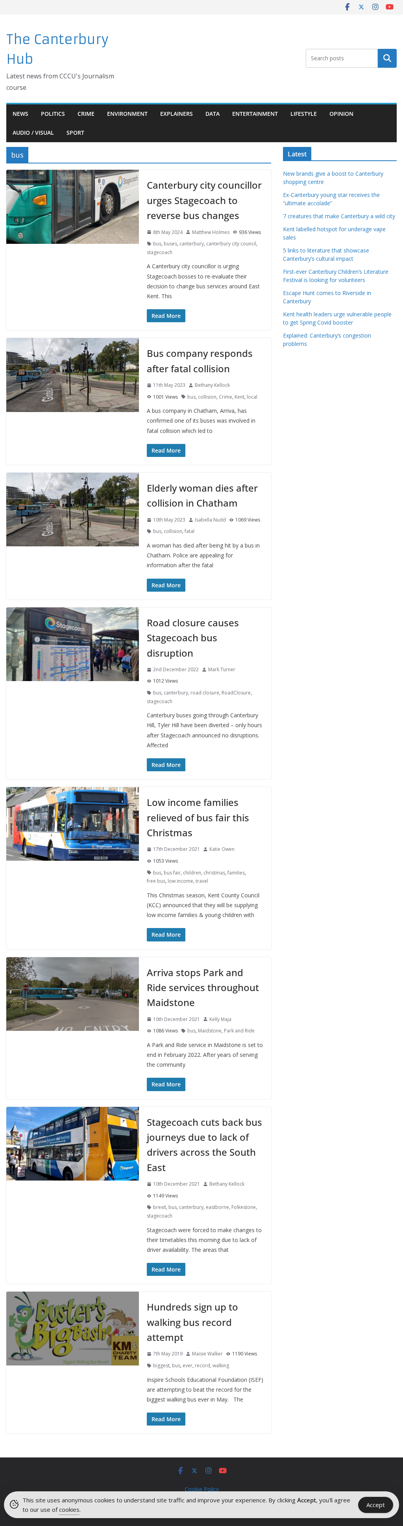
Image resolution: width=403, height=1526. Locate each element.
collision (207, 397)
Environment (127, 113)
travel (202, 881)
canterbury (191, 243)
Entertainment (255, 113)
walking (221, 1365)
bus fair (172, 872)
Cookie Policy (202, 1489)
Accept (375, 1505)
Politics (53, 113)
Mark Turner (221, 669)
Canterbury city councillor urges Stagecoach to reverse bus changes (204, 200)
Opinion (341, 113)
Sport (75, 132)
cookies (69, 1509)
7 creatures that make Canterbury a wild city (339, 216)
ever (187, 1365)
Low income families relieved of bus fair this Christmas (198, 817)
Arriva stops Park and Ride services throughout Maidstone (203, 987)
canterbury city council (231, 243)
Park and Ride (239, 1030)
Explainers (176, 113)
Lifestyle (303, 113)
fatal (189, 531)
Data (212, 113)
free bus (156, 881)
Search (387, 58)
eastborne (217, 1207)
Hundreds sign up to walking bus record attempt (192, 1322)
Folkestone (243, 1207)
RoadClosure (236, 692)
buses (170, 243)
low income (180, 881)
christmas (214, 872)
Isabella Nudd (210, 519)
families (236, 872)
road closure (204, 692)
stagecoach (159, 252)
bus (157, 243)
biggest (161, 1365)
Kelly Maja (220, 1019)
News (20, 113)
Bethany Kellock (212, 385)
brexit (159, 1207)
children (192, 872)
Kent (239, 397)
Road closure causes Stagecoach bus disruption (193, 637)
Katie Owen (222, 849)
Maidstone (210, 1030)
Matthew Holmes (210, 232)
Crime (86, 113)
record (202, 1365)
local (252, 397)
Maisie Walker (207, 1353)
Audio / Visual (33, 132)
